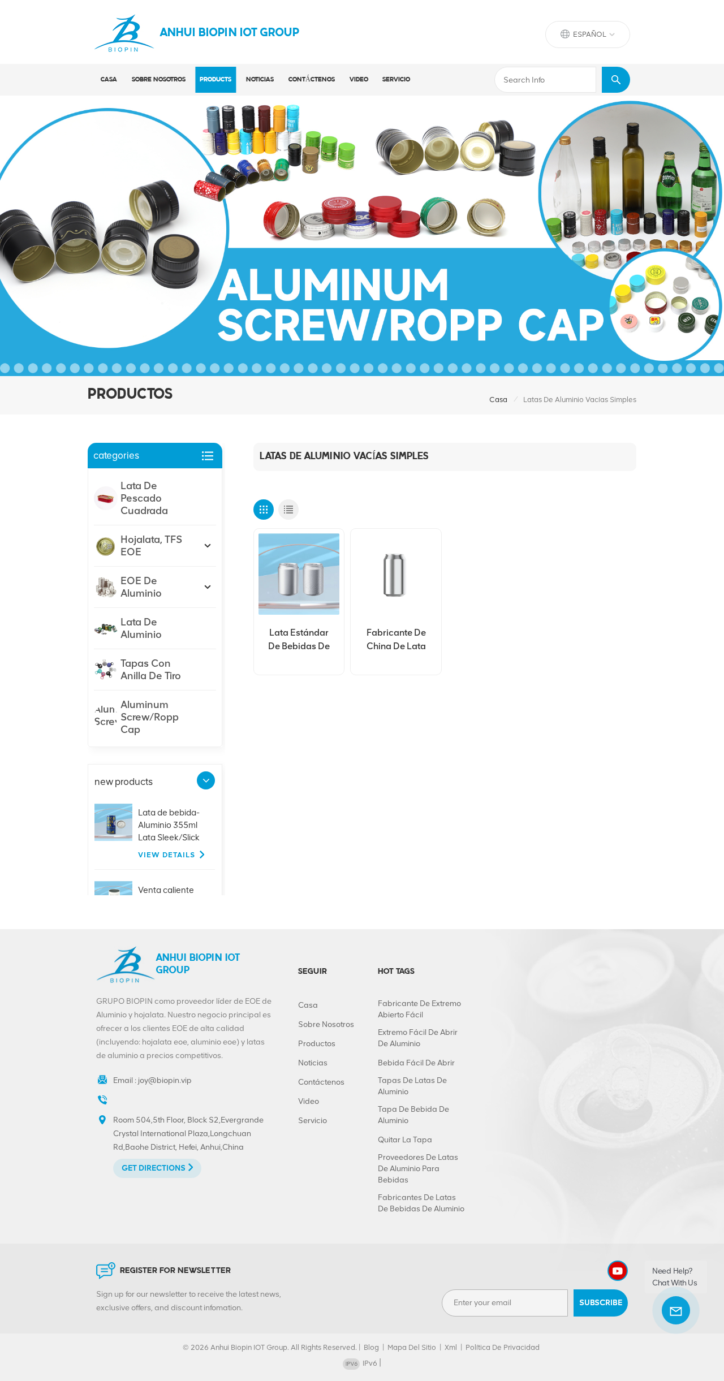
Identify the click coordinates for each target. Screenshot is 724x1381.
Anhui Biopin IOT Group (229, 33)
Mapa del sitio (411, 1347)
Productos (316, 1043)
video (359, 79)
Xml (451, 1347)
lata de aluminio (141, 628)
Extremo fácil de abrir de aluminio (418, 1038)
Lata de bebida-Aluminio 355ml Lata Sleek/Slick (169, 825)
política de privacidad (503, 1347)
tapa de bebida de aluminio (413, 1114)
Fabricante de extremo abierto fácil (419, 1009)
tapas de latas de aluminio (412, 1086)
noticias (260, 79)
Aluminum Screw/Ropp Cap (149, 717)
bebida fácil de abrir (416, 1063)
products (215, 79)
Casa (109, 79)
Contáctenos (311, 79)
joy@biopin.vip (165, 1080)
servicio (396, 79)
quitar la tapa (405, 1140)
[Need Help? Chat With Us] (676, 1310)
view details (166, 855)
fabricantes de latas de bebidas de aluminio (421, 1203)
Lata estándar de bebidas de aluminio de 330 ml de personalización (298, 640)
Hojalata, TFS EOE (151, 545)
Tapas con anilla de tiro (150, 669)
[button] (206, 780)
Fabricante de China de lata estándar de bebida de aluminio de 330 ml (395, 640)
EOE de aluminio (141, 587)
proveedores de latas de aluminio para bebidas (418, 1169)
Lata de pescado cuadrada (144, 498)
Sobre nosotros (159, 79)
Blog (371, 1347)
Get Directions (154, 1168)
